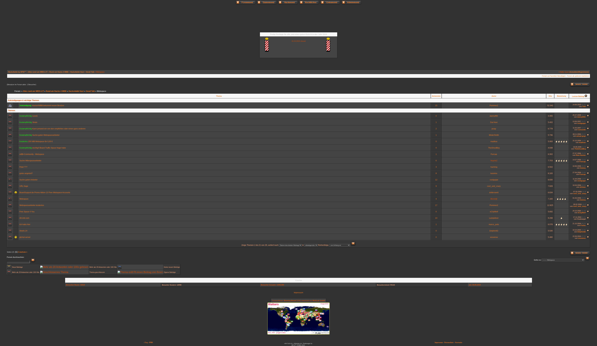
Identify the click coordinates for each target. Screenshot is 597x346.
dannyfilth (494, 116)
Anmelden (574, 72)
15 (436, 105)
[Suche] (563, 25)
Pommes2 (494, 105)
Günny (583, 168)
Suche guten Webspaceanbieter (46, 135)
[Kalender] (33, 25)
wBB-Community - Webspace (31, 154)
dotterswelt (493, 192)
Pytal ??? (23, 167)
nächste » (23, 252)
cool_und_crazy (494, 186)
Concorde (582, 130)
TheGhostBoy (494, 148)
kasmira (494, 173)
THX (584, 106)
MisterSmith (494, 135)
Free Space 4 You (27, 212)
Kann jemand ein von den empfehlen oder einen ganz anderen (59, 129)
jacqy (494, 129)
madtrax (494, 141)
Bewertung (561, 96)
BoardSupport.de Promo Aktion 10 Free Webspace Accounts (44, 192)
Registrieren (583, 72)
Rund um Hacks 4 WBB (58, 72)
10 (436, 218)
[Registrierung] (6, 25)
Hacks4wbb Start (77, 72)
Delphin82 (493, 231)
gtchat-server (24, 237)
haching (494, 167)
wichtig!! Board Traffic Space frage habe (49, 148)
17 (436, 205)
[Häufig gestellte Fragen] (20, 25)
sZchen (583, 187)
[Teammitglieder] (577, 25)
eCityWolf (494, 212)
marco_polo (494, 224)
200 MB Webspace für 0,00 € (40, 141)
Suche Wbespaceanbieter (30, 161)
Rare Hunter (581, 155)
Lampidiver (494, 218)
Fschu (583, 225)
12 (436, 180)
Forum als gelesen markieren (578, 76)
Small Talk (90, 72)
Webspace (23, 199)
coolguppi (581, 123)
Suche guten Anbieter (28, 180)
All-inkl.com (24, 218)
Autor (494, 96)
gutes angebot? (26, 173)
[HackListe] (537, 25)
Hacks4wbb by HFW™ (17, 72)
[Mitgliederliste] (590, 25)
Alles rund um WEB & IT (38, 72)
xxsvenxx (494, 237)
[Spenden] (550, 25)
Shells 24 (23, 231)
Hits (550, 96)
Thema (219, 96)
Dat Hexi (493, 122)
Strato (34, 122)
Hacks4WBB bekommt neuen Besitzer (48, 105)
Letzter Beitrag (578, 96)
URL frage (23, 186)
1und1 (35, 116)
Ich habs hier (24, 224)
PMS (151, 342)
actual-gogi (581, 136)
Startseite (458, 342)
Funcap (494, 154)
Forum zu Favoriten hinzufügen (554, 76)
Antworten (436, 96)
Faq (146, 342)
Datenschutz (449, 342)
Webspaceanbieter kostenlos (31, 205)
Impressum (298, 293)
